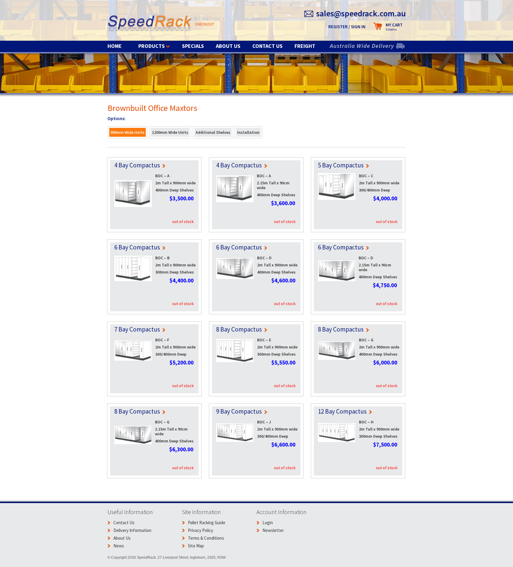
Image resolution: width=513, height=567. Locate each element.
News (118, 546)
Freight (304, 46)
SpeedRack (149, 23)
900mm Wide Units (127, 132)
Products (151, 46)
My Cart (394, 27)
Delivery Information (132, 530)
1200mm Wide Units (170, 132)
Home (114, 46)
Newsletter (273, 530)
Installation (248, 132)
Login (267, 522)
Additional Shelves (213, 132)
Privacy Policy (200, 530)
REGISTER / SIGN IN (346, 26)
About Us (228, 46)
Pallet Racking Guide (206, 522)
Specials (193, 46)
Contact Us (267, 46)
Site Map (196, 546)
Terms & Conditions (206, 538)
